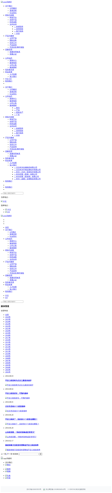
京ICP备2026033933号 (34, 489)
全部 (7, 315)
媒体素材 (13, 67)
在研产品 (13, 20)
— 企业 (17, 33)
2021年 (7, 328)
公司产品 (13, 38)
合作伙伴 (13, 24)
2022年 (7, 326)
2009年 (7, 356)
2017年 (7, 338)
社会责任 (13, 13)
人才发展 (13, 74)
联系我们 (8, 81)
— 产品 (17, 110)
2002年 (7, 372)
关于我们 (8, 87)
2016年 (7, 340)
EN (10, 79)
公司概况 (13, 8)
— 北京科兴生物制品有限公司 (25, 167)
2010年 (7, 354)
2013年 (7, 347)
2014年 (7, 344)
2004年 (7, 367)
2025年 (7, 319)
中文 (7, 79)
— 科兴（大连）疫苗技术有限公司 (27, 172)
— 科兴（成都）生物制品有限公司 (27, 179)
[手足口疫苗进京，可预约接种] (17, 398)
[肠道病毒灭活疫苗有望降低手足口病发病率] (22, 450)
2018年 (7, 335)
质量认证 (13, 54)
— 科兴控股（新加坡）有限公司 (26, 176)
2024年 (7, 322)
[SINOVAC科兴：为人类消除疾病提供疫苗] (6, 2)
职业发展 (8, 160)
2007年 (7, 361)
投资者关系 (9, 158)
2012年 (7, 349)
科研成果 (13, 22)
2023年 (7, 324)
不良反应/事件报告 (17, 47)
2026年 (7, 317)
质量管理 (8, 151)
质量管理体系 (15, 52)
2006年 (7, 363)
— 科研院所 (18, 27)
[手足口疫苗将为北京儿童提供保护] (19, 385)
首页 (7, 227)
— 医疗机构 (18, 31)
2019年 (7, 333)
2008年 (7, 358)
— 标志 (17, 108)
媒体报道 (13, 63)
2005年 (7, 365)
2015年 (7, 342)
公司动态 (8, 96)
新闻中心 (13, 60)
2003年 (7, 370)
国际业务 (13, 40)
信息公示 (13, 43)
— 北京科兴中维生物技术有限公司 (27, 170)
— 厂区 (17, 115)
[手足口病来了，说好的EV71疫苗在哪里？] (22, 424)
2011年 (7, 351)
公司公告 (13, 65)
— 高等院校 (18, 29)
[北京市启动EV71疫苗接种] (16, 411)
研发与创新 (9, 117)
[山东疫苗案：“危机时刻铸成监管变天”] (21, 437)
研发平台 (13, 17)
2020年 (7, 331)
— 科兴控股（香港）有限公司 (25, 174)
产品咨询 (13, 45)
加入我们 (13, 76)
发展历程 (13, 10)
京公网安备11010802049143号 (56, 489)
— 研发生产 (18, 112)
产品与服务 (9, 137)
